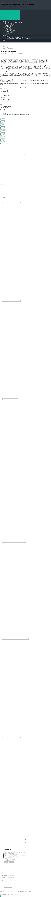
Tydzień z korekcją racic (5, 184)
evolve (1, 894)
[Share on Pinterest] (9, 174)
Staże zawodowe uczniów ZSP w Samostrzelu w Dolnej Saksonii (15, 855)
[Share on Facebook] (28, 164)
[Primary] (10, 15)
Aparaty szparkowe (4, 186)
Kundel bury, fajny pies (8, 857)
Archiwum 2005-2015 (8, 887)
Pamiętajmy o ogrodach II (8, 865)
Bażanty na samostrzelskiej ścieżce (10, 854)
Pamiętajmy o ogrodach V (8, 863)
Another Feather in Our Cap (9, 853)
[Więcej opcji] (9, 183)
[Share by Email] (28, 174)
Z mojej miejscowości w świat (9, 851)
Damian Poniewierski (17, 53)
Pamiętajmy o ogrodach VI (9, 862)
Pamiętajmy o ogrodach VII (9, 861)
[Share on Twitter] (9, 164)
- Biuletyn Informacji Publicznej (8, 875)
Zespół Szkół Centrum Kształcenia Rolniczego (18, 5)
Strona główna (5, 46)
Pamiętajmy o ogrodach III (8, 864)
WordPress (16, 894)
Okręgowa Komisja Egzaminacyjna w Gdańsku (10, 880)
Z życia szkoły (5, 47)
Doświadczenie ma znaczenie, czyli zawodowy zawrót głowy (15, 852)
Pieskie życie (6, 858)
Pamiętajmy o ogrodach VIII (9, 860)
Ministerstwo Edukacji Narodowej (8, 877)
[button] (0, 896)
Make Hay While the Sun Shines (9, 859)
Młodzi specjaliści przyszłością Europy (11, 856)
